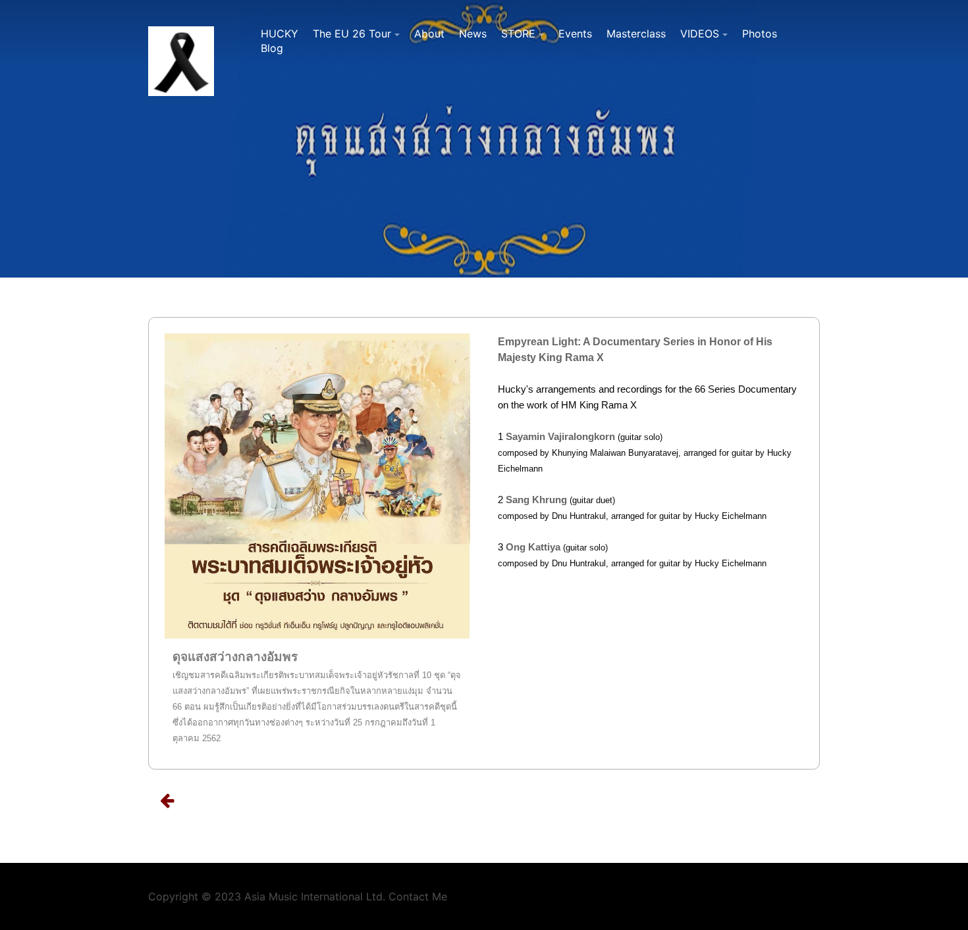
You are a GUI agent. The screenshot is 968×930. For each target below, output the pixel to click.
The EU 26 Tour (352, 33)
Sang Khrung (536, 499)
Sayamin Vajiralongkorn (560, 436)
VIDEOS (699, 33)
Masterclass (636, 33)
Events (575, 33)
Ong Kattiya (533, 546)
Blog (272, 48)
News (473, 33)
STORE (518, 33)
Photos (759, 33)
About (429, 33)
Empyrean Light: (540, 341)
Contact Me (418, 896)
